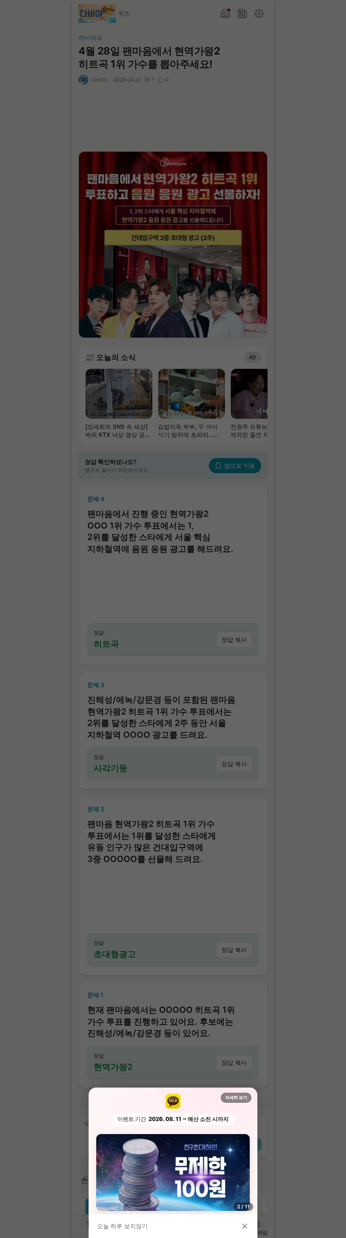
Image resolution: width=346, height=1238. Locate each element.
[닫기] (244, 1226)
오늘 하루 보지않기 (122, 1226)
